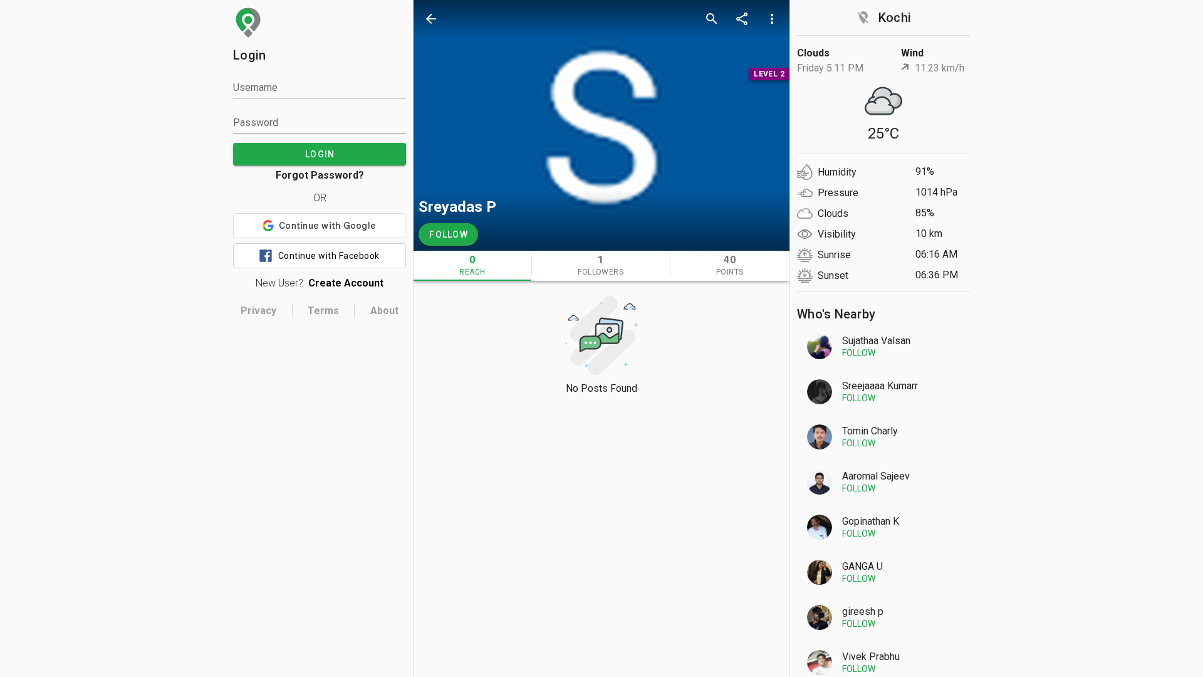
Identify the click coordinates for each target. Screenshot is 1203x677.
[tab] (472, 266)
